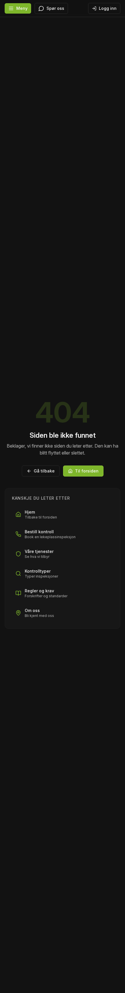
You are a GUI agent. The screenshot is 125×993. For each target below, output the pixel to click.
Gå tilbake (44, 470)
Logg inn (108, 8)
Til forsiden (87, 470)
